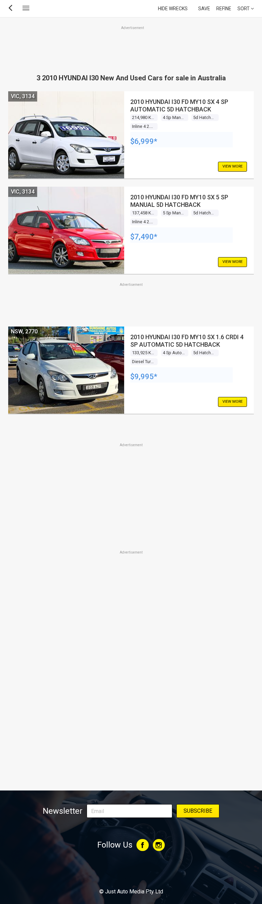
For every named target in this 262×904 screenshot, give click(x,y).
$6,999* (143, 141)
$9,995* (143, 376)
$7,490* (143, 236)
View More (232, 166)
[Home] (131, 873)
